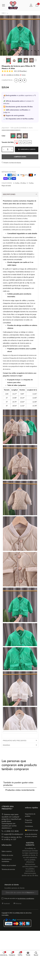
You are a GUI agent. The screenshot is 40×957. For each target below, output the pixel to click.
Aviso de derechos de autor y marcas (31, 835)
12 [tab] (38, 50)
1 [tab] (2, 50)
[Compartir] (16, 80)
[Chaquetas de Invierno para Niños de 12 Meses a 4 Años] (14, 60)
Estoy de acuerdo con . (19, 898)
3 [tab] (8, 50)
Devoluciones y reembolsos (7, 860)
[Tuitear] (20, 80)
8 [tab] (25, 50)
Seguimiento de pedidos (30, 815)
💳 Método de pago (31, 830)
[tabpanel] (20, 35)
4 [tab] (12, 50)
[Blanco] (19, 135)
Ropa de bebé (6, 185)
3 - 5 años (30, 183)
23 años (23, 183)
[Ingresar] (31, 5)
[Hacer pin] (24, 80)
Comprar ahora (20, 157)
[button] (4, 60)
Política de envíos (7, 855)
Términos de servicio (8, 869)
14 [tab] (22, 53)
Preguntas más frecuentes (14, 741)
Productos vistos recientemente (20, 790)
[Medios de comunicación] (36, 51)
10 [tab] (32, 50)
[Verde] (13, 135)
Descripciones (9, 194)
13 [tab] (18, 53)
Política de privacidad (9, 865)
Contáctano (29, 826)
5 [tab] (15, 50)
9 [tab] (28, 50)
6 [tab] (18, 50)
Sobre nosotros (7, 851)
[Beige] (25, 135)
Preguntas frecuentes (28, 821)
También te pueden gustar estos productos (18, 783)
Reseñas (6, 745)
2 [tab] (5, 50)
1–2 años (16, 183)
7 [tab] (22, 50)
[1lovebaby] (13, 5)
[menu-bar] (4, 5)
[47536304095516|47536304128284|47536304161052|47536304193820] (20, 35)
